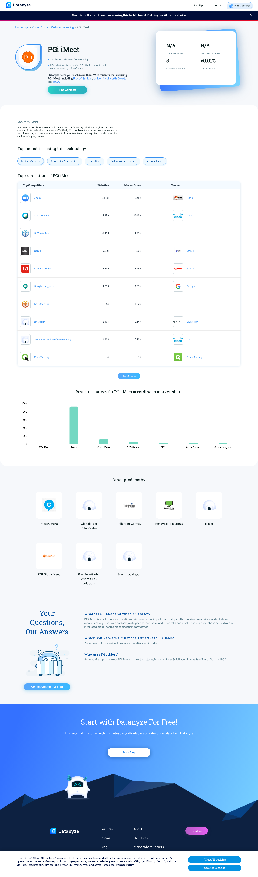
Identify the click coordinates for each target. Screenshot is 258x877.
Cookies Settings (214, 867)
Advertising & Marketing (64, 160)
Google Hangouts (44, 286)
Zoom (37, 197)
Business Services (30, 160)
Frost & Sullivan (83, 78)
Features (107, 829)
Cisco (190, 215)
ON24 (37, 250)
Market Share (40, 27)
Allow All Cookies (215, 859)
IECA (56, 81)
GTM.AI (147, 15)
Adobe (190, 268)
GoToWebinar (42, 233)
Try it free (129, 752)
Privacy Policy (125, 865)
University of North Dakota (110, 78)
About (138, 829)
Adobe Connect (43, 268)
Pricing (105, 838)
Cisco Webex (41, 215)
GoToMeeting (41, 303)
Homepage (21, 27)
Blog (104, 847)
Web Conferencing (62, 27)
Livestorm (39, 321)
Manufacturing (154, 160)
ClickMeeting (41, 357)
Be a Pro (197, 830)
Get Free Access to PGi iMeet (47, 686)
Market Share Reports (149, 847)
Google (191, 286)
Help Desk (141, 838)
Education (94, 160)
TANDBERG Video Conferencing (52, 339)
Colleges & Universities (122, 160)
